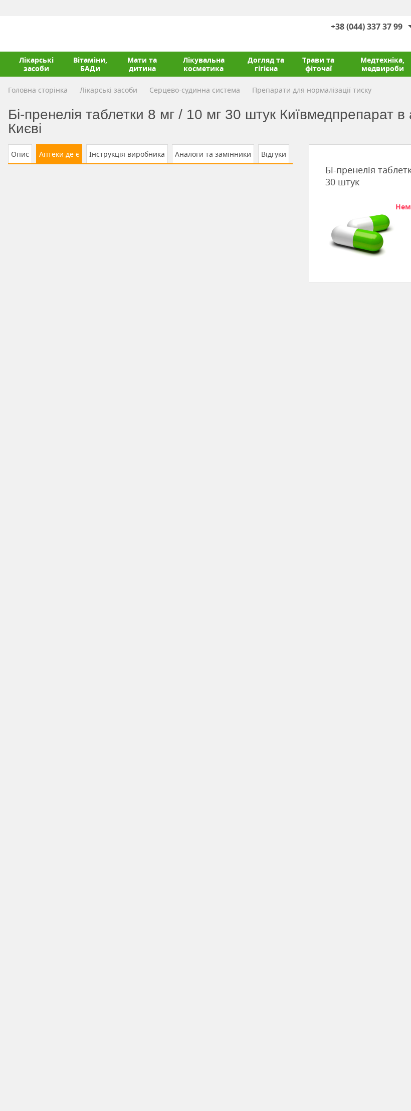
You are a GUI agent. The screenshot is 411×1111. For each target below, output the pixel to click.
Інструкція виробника (127, 154)
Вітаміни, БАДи (90, 64)
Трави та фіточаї (318, 64)
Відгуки (273, 154)
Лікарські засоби (36, 64)
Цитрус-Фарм (31, 33)
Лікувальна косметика (204, 64)
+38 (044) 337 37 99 (366, 26)
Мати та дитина (142, 64)
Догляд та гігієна (266, 64)
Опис (20, 154)
